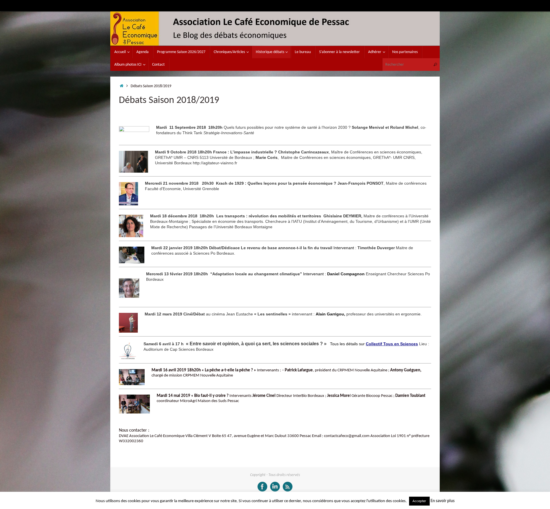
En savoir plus (443, 501)
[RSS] (287, 487)
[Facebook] (262, 487)
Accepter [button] (419, 501)
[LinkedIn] (275, 487)
